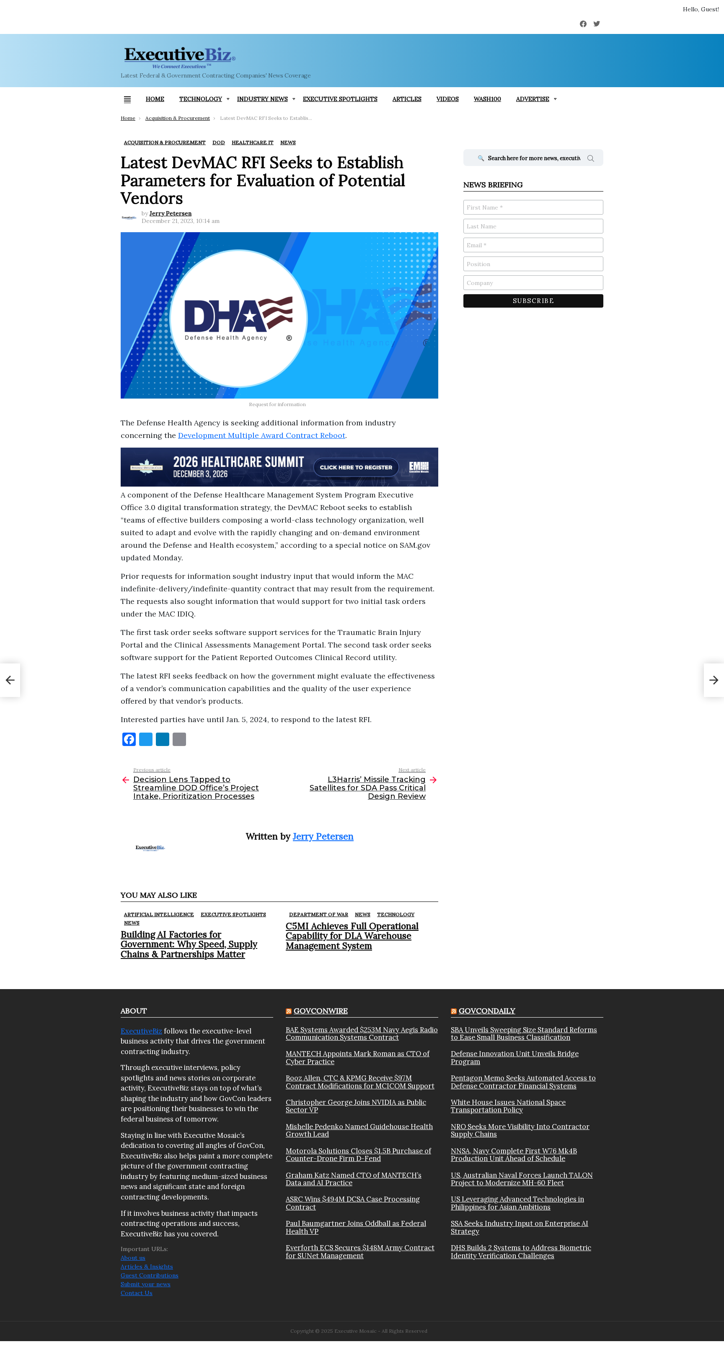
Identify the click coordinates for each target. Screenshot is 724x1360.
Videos (448, 99)
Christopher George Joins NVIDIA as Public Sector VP (356, 1106)
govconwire (321, 1010)
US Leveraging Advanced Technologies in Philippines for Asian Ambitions (517, 1203)
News (132, 923)
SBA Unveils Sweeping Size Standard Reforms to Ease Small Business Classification (524, 1033)
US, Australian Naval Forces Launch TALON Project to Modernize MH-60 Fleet (522, 1179)
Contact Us (137, 1293)
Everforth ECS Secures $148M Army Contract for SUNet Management (360, 1251)
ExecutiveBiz (141, 1031)
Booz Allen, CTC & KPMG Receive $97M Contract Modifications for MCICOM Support (360, 1082)
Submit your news (146, 1284)
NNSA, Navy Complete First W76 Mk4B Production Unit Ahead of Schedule (514, 1155)
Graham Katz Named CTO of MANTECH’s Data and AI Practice (353, 1179)
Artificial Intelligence (159, 914)
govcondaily (487, 1010)
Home (155, 99)
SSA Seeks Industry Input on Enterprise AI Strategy (519, 1227)
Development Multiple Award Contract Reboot (261, 435)
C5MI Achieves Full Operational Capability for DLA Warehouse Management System (352, 935)
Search (590, 159)
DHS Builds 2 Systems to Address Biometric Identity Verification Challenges (521, 1251)
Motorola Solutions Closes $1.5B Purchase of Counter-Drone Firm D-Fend (358, 1155)
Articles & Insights (147, 1266)
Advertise (532, 99)
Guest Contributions (149, 1275)
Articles (407, 99)
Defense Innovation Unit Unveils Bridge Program (515, 1057)
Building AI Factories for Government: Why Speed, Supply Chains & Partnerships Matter (189, 944)
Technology (200, 99)
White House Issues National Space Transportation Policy (508, 1106)
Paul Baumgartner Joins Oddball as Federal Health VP (356, 1227)
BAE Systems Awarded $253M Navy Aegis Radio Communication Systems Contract (362, 1033)
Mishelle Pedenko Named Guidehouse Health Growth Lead (359, 1130)
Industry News (262, 99)
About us (133, 1258)
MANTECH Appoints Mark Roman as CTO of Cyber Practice (357, 1057)
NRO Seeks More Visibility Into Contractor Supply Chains (520, 1130)
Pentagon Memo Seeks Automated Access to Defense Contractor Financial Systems (523, 1082)
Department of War (318, 914)
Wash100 (487, 99)
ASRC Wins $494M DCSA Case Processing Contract (353, 1203)
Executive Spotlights (340, 99)
